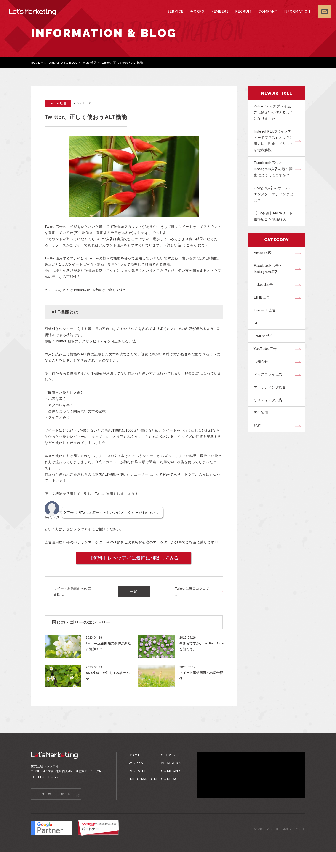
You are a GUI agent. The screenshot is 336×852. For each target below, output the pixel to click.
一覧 (133, 591)
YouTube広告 (265, 349)
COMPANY (268, 11)
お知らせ (261, 361)
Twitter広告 (89, 62)
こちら (191, 245)
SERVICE (175, 11)
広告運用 (261, 413)
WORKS (197, 11)
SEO (257, 323)
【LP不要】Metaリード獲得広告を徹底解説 (273, 216)
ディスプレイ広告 (268, 374)
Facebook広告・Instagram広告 (268, 269)
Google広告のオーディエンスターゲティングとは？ (273, 194)
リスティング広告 (268, 400)
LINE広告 (262, 297)
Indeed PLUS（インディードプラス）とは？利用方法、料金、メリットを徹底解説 (273, 140)
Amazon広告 (264, 253)
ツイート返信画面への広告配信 (72, 591)
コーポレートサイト (56, 794)
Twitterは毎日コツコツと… (192, 591)
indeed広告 (263, 285)
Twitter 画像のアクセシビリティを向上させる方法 (95, 341)
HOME (35, 62)
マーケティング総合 (270, 387)
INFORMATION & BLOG (60, 62)
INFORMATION (297, 11)
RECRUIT (243, 11)
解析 (257, 426)
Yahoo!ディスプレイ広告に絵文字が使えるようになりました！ (273, 112)
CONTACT (171, 779)
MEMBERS (220, 11)
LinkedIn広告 (265, 310)
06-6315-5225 (49, 777)
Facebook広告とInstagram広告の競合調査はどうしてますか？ (273, 169)
